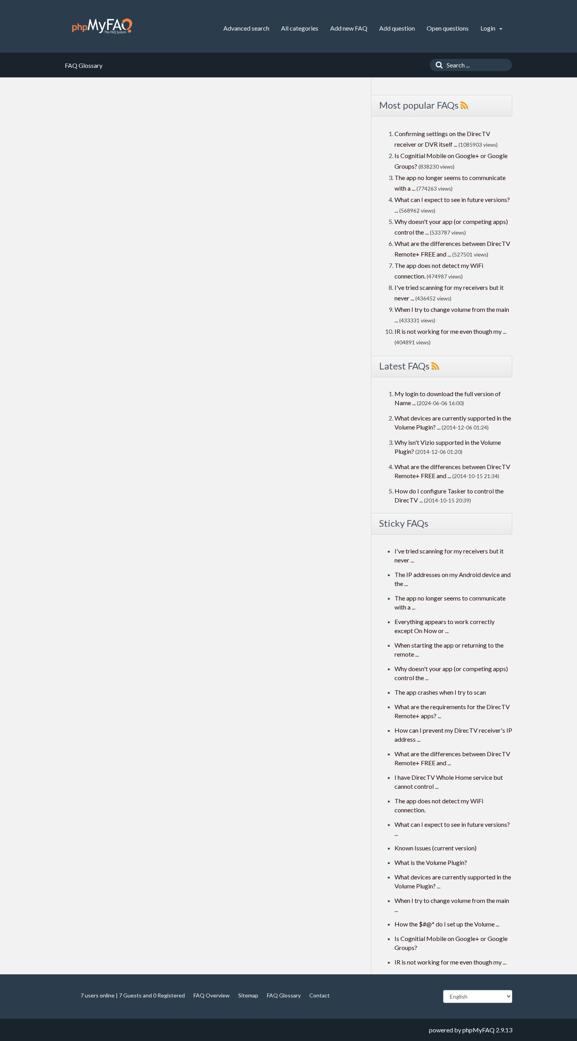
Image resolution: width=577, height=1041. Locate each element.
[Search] (437, 65)
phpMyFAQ (478, 1030)
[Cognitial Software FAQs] (102, 26)
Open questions (448, 28)
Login (488, 28)
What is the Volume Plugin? (430, 862)
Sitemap (248, 995)
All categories (299, 28)
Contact (319, 995)
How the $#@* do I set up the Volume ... (446, 924)
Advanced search (246, 28)
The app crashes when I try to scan (440, 692)
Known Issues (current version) (435, 848)
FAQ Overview (212, 995)
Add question (397, 28)
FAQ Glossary (284, 995)
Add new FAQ (348, 28)
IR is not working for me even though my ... (450, 331)
